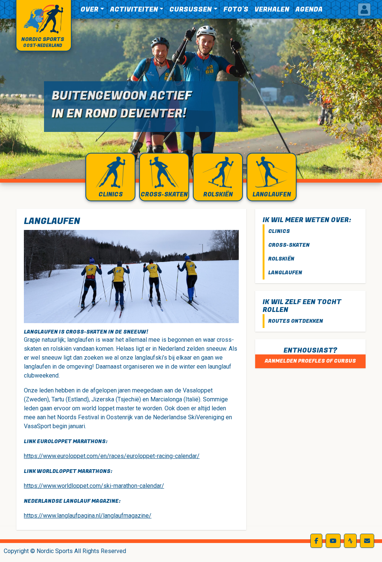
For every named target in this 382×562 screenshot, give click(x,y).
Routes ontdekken (295, 321)
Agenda (309, 9)
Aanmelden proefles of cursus (310, 361)
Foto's (235, 9)
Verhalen (271, 9)
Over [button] (89, 9)
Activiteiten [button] (134, 9)
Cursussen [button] (190, 9)
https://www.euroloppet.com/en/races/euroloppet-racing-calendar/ (112, 456)
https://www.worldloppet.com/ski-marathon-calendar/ (94, 485)
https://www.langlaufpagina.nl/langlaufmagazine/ (87, 515)
